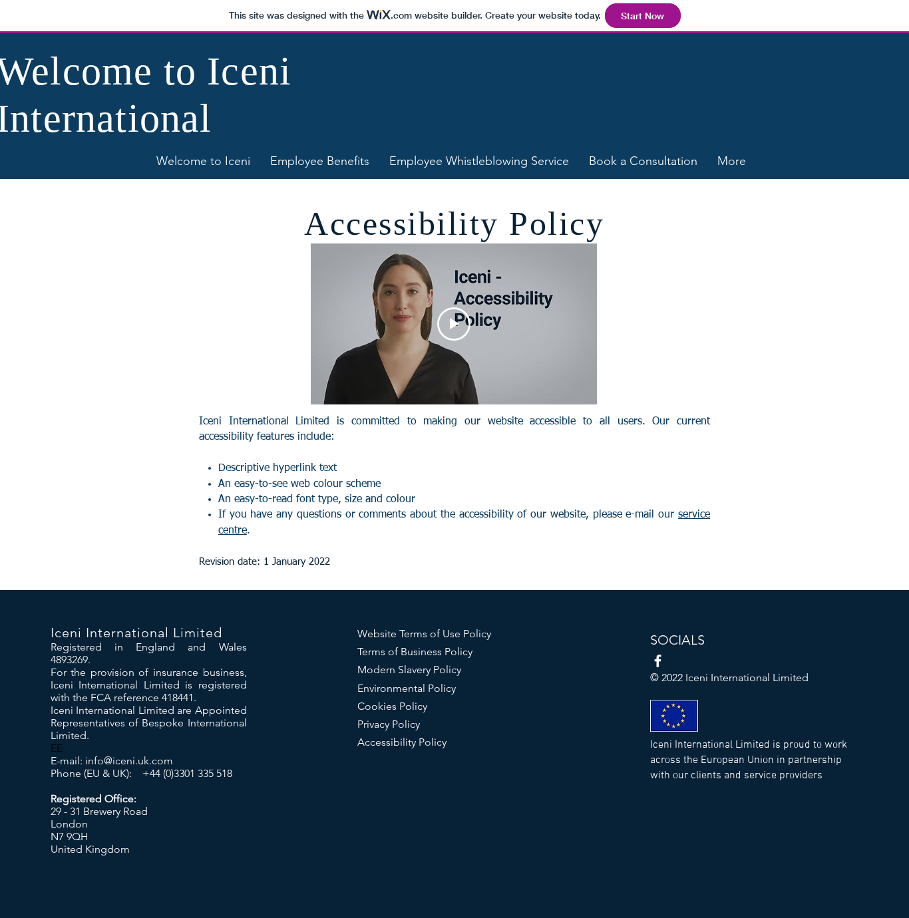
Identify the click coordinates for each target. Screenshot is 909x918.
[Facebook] (657, 661)
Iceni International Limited (136, 633)
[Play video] (453, 324)
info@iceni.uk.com (129, 760)
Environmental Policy (406, 688)
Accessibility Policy (402, 742)
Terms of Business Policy (414, 651)
